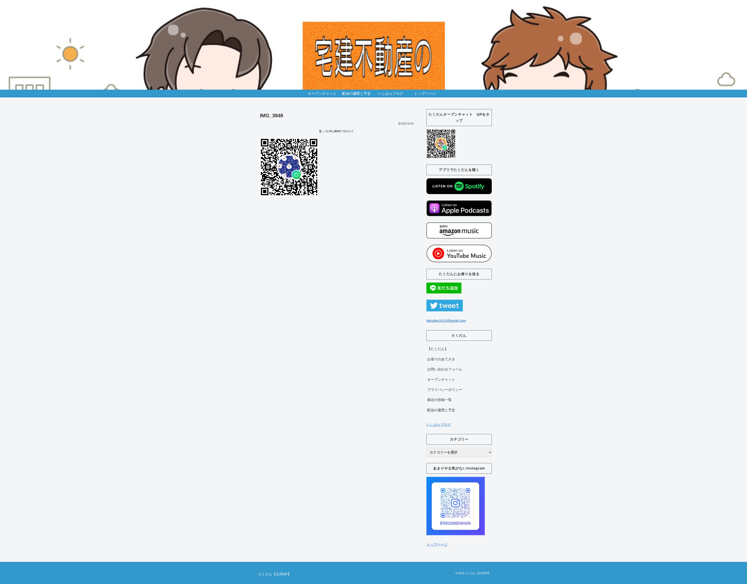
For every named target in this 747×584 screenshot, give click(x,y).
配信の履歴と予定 (441, 410)
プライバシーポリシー (444, 390)
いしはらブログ (438, 425)
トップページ (436, 544)
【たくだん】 (437, 349)
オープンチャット (441, 380)
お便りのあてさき (441, 359)
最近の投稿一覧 (439, 400)
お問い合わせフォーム (444, 369)
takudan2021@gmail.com (446, 321)
